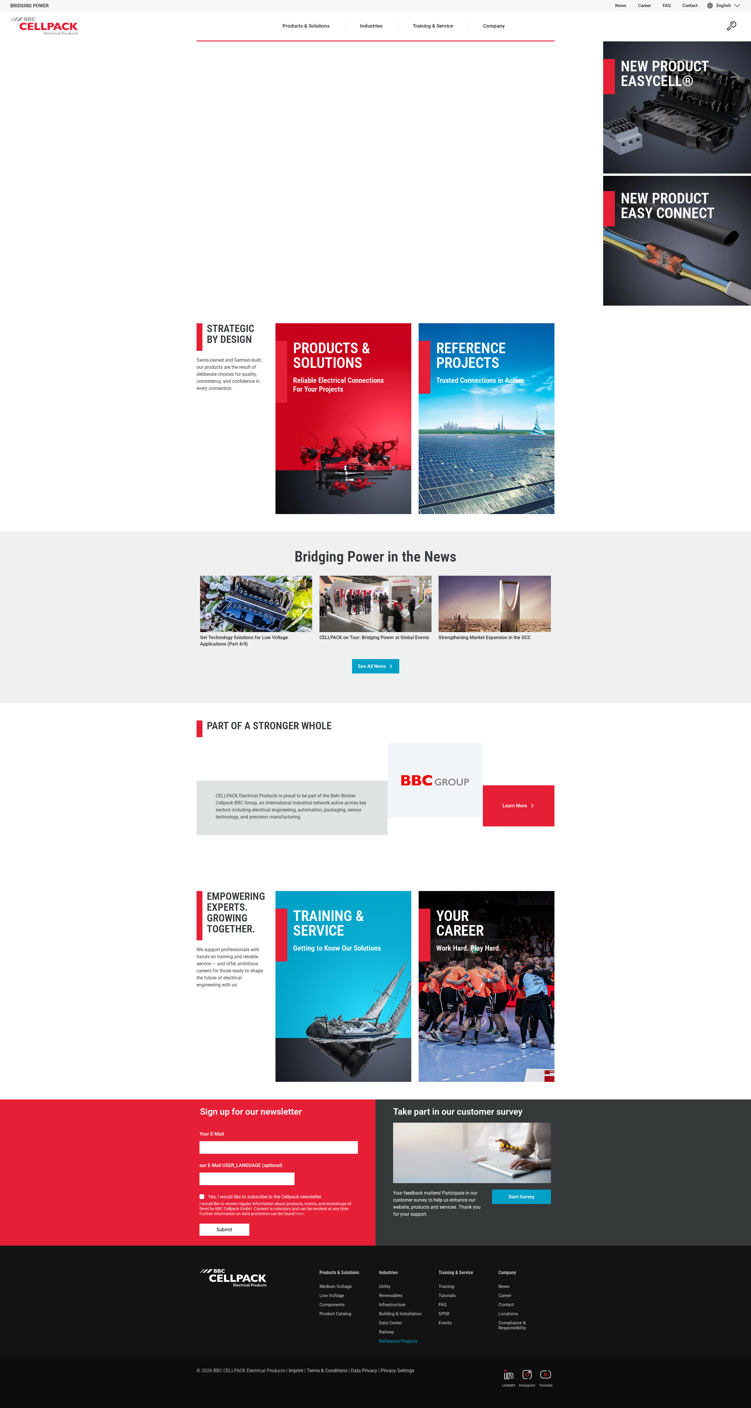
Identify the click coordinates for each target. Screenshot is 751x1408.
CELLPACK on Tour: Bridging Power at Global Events (374, 637)
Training (446, 1286)
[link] (435, 780)
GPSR (444, 1313)
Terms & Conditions (327, 1370)
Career (504, 1295)
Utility (384, 1286)
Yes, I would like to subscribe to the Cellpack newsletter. (265, 1197)
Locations (508, 1313)
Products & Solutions (331, 355)
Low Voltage (331, 1295)
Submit (224, 1229)
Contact (506, 1304)
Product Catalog (335, 1313)
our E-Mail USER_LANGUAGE (230, 1165)
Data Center (390, 1323)
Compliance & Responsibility (512, 1325)
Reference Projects (471, 355)
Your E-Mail (211, 1134)
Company (507, 1272)
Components (332, 1304)
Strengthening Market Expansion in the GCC (485, 637)
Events (445, 1323)
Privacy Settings (397, 1370)
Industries (388, 1272)
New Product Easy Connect (668, 206)
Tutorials (447, 1295)
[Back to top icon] (723, 1396)
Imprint (296, 1370)
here (299, 1213)
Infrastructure (392, 1304)
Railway (386, 1332)
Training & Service (328, 923)
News (504, 1286)
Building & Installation (400, 1313)
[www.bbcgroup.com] (435, 780)
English (723, 5)
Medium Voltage (335, 1286)
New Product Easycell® (665, 74)
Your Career (460, 923)
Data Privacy (364, 1370)
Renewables (390, 1295)
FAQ (442, 1304)
